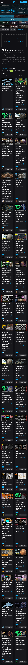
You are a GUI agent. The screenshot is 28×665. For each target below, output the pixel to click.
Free (23, 70)
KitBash (13, 29)
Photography (5, 29)
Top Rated (18, 70)
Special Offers (7, 70)
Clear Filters (14, 45)
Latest (3, 73)
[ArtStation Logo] (14, 2)
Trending (4, 68)
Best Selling (11, 68)
